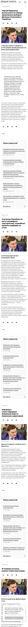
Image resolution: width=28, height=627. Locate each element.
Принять (14, 618)
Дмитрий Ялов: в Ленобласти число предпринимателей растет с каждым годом (14, 198)
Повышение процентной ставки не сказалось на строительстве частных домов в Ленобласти (14, 151)
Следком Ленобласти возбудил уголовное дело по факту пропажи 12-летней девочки (13, 161)
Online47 (3, 67)
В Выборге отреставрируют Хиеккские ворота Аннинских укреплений (11, 346)
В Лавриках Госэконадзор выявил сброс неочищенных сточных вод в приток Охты (13, 366)
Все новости (6, 206)
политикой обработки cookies (13, 614)
